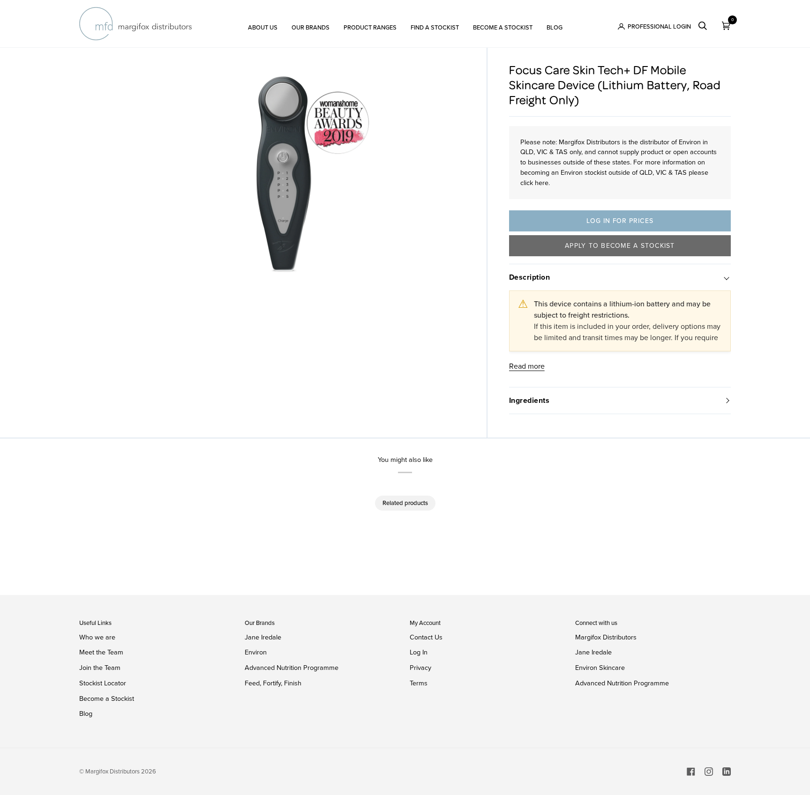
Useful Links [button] (95, 622)
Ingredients (529, 400)
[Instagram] (709, 771)
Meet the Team (101, 652)
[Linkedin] (726, 771)
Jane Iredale (263, 637)
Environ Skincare (600, 668)
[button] (263, 23)
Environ (256, 652)
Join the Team (99, 667)
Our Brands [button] (260, 622)
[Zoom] (282, 179)
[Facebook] (691, 771)
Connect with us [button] (596, 622)
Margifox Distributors (606, 637)
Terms (419, 683)
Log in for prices (619, 221)
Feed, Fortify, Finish (273, 683)
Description (529, 277)
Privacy (420, 667)
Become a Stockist (106, 698)
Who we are (97, 637)
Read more (527, 366)
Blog (85, 713)
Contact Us (426, 637)
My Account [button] (425, 622)
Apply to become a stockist (620, 246)
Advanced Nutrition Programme (291, 667)
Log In (419, 652)
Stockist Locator (102, 683)
